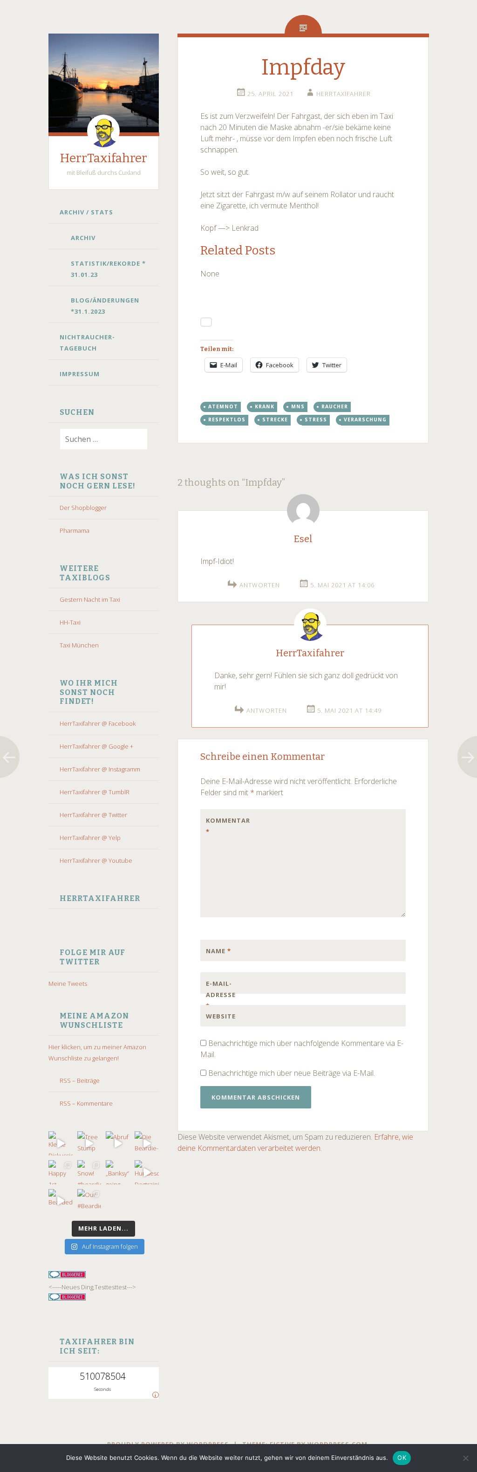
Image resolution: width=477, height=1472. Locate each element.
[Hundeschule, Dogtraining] (147, 1172)
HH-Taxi (70, 622)
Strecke (275, 419)
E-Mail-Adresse (221, 994)
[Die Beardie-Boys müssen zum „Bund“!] (147, 1143)
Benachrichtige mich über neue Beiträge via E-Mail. (291, 1073)
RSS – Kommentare (86, 1103)
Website (221, 1016)
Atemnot (223, 406)
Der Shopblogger (83, 507)
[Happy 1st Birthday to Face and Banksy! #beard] (60, 1172)
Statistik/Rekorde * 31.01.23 (108, 269)
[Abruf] (118, 1143)
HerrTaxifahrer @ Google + (96, 746)
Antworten (259, 585)
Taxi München (79, 645)
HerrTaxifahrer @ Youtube (96, 860)
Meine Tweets (67, 983)
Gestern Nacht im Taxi (90, 599)
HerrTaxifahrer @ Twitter (93, 815)
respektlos (226, 419)
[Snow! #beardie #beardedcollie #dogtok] (89, 1172)
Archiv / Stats (86, 212)
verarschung (365, 419)
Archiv (83, 238)
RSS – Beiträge (80, 1080)
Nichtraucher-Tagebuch (87, 342)
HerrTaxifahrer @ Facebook (98, 723)
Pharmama (74, 530)
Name (218, 951)
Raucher (334, 406)
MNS (298, 406)
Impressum (80, 374)
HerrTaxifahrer (103, 158)
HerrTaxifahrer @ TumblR (94, 792)
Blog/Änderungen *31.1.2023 (105, 306)
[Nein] (465, 1458)
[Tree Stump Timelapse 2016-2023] (89, 1143)
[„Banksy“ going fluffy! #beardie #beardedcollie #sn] (118, 1172)
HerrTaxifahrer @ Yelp (90, 837)
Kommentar (225, 826)
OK (401, 1457)
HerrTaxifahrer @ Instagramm (100, 769)
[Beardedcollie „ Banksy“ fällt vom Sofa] (60, 1201)
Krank (264, 406)
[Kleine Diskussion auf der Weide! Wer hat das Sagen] (60, 1143)
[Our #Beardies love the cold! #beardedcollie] (89, 1201)
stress (316, 419)
